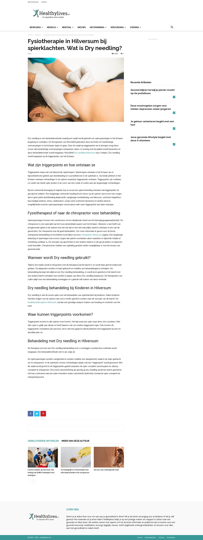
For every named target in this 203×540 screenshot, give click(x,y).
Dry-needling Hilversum (84, 153)
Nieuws (82, 27)
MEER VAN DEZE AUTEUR (75, 440)
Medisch (51, 27)
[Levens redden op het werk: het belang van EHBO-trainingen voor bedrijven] (43, 457)
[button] (172, 27)
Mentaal (66, 27)
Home (30, 35)
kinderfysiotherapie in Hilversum (42, 302)
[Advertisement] (125, 14)
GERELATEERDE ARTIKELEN (43, 440)
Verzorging (117, 27)
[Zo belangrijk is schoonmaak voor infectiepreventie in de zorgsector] (76, 457)
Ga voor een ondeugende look (106, 470)
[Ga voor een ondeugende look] (109, 457)
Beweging (35, 27)
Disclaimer (171, 537)
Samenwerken (33, 2)
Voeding (134, 27)
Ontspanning (97, 27)
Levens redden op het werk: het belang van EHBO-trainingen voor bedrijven (41, 472)
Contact (44, 2)
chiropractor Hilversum (91, 235)
